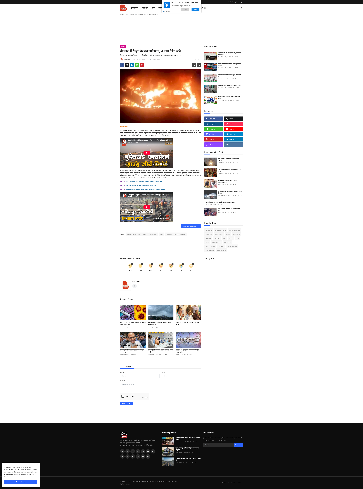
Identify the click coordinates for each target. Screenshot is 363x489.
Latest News (236, 234)
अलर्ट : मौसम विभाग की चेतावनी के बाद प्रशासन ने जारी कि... (229, 64)
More (203, 8)
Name (122, 372)
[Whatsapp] (143, 451)
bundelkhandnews (234, 230)
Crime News (227, 242)
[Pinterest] (127, 456)
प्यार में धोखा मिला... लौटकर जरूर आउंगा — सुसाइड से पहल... (230, 192)
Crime (224, 238)
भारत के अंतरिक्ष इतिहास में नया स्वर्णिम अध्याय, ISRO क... (228, 159)
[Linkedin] (132, 456)
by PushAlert (167, 11)
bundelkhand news (180, 234)
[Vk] (143, 456)
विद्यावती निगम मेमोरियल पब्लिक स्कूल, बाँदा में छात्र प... (229, 75)
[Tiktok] (138, 451)
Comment (123, 380)
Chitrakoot (209, 230)
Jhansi (231, 238)
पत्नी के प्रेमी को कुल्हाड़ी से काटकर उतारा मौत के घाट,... (229, 209)
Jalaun (207, 242)
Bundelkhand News (220, 230)
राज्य (127, 14)
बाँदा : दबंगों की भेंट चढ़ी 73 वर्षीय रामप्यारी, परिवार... (230, 85)
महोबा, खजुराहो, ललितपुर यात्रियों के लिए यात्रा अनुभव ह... (187, 449)
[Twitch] (138, 456)
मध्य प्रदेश (132, 14)
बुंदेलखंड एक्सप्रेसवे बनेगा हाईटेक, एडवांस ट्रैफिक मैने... (188, 459)
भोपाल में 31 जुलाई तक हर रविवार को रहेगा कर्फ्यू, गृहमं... (187, 351)
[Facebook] (122, 451)
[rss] (148, 456)
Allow (195, 9)
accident (145, 234)
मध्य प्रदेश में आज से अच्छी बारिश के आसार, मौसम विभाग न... (159, 323)
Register (235, 2)
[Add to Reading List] (199, 65)
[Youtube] (148, 451)
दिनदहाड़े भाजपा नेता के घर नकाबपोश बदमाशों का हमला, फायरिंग (220, 202)
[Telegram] (122, 456)
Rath (237, 238)
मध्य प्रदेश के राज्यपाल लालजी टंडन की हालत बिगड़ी (160, 351)
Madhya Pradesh (210, 246)
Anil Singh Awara (222, 195)
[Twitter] (127, 451)
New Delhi (221, 246)
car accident (153, 234)
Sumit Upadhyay (124, 327)
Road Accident (210, 250)
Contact (122, 2)
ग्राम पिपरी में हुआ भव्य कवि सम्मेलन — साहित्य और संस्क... (229, 170)
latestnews (209, 234)
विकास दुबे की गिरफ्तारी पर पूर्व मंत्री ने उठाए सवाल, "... (187, 323)
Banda (228, 234)
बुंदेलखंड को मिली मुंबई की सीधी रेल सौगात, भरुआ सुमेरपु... (188, 438)
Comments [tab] (127, 366)
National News (216, 242)
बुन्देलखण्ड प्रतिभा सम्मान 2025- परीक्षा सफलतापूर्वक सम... (227, 181)
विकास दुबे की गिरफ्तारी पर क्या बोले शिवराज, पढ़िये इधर (132, 351)
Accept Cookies (21, 482)
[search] (241, 8)
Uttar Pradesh (219, 234)
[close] (37, 465)
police (161, 234)
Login (229, 2)
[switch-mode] (241, 2)
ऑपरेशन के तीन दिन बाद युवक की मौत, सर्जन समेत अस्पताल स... (229, 53)
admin (177, 327)
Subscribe (238, 445)
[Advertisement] (181, 31)
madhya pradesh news (133, 234)
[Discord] (153, 451)
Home (122, 14)
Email (163, 372)
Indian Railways (221, 250)
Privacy (239, 483)
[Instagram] (132, 451)
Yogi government (232, 246)
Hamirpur (217, 238)
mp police (169, 234)
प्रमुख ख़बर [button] (134, 8)
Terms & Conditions (228, 483)
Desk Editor (136, 281)
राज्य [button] (153, 8)
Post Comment (126, 403)
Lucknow (208, 238)
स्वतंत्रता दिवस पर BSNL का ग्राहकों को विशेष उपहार (229, 97)
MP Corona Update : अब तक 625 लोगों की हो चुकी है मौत (133, 323)
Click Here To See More (190, 226)
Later (185, 9)
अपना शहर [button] (145, 8)
